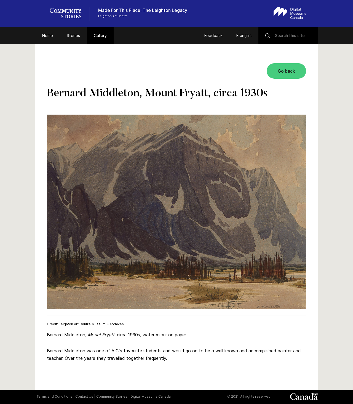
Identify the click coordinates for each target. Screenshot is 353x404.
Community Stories (111, 396)
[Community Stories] (68, 14)
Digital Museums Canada (150, 396)
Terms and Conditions (54, 396)
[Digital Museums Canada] (290, 13)
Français (244, 35)
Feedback (213, 35)
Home (47, 35)
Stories (73, 35)
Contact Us (84, 396)
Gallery (100, 35)
